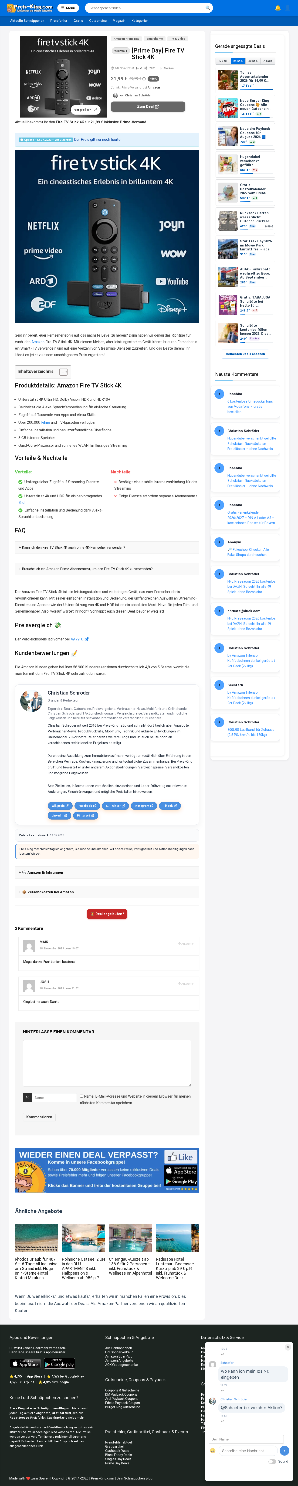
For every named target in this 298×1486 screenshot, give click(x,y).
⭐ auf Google (53, 1382)
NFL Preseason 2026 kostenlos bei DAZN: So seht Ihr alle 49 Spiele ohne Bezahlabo (251, 586)
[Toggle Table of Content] (61, 372)
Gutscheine (98, 21)
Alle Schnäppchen (118, 1348)
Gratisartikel (61, 1413)
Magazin (119, 21)
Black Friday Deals (118, 1455)
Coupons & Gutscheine (122, 1390)
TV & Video (177, 38)
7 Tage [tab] (267, 60)
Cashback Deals (117, 1451)
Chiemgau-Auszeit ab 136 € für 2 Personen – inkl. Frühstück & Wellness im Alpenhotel (130, 1266)
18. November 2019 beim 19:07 (59, 948)
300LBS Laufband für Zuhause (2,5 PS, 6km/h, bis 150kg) (250, 732)
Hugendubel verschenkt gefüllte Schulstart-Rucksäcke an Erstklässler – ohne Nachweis (251, 443)
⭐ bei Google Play (65, 1376)
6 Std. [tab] (223, 60)
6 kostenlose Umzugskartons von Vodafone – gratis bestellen (250, 406)
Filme (45, 422)
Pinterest (83, 815)
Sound (283, 1461)
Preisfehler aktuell (118, 1442)
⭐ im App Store (26, 1376)
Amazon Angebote (119, 1360)
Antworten (187, 943)
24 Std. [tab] (238, 60)
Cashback (54, 1417)
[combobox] (149, 8)
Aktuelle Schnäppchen (27, 21)
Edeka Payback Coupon (122, 1403)
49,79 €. (77, 639)
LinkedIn (57, 815)
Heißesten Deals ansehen (245, 354)
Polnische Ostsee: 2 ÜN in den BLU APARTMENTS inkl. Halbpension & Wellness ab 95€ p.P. (83, 1268)
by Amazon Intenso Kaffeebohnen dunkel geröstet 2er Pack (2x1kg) (251, 660)
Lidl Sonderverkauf (119, 1352)
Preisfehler (59, 21)
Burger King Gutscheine (122, 1407)
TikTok (168, 805)
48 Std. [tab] (253, 60)
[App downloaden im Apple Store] (25, 1363)
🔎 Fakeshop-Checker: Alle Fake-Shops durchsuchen (248, 552)
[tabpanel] (245, 206)
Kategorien (140, 21)
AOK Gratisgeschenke (121, 1365)
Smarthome (154, 38)
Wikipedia (58, 805)
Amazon (154, 87)
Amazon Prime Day (126, 38)
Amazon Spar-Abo (118, 1356)
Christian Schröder (69, 693)
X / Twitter (113, 805)
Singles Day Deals (118, 1459)
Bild (21, 502)
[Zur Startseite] (32, 8)
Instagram (142, 805)
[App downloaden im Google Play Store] (59, 1363)
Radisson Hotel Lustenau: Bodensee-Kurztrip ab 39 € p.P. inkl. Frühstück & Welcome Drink (175, 1268)
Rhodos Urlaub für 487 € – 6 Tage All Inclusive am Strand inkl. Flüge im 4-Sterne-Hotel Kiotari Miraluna (36, 1268)
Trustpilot (22, 1382)
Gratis (78, 21)
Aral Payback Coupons (122, 1399)
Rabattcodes (19, 1417)
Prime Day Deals (117, 1463)
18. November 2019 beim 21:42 (59, 988)
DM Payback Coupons (121, 1394)
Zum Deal (145, 106)
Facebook (85, 805)
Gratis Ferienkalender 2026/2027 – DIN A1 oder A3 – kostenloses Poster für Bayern (251, 517)
